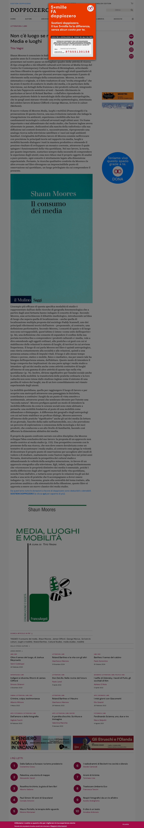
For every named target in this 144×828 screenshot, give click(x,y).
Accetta (125, 824)
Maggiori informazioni (58, 826)
